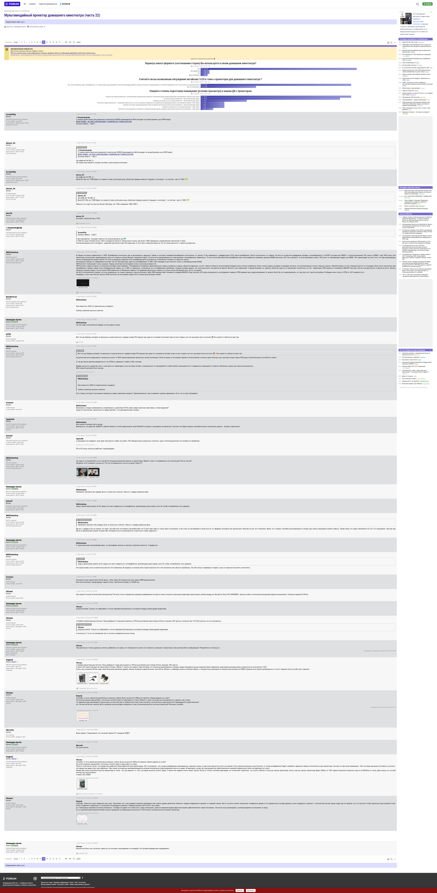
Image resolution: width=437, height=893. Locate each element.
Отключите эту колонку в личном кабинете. (414, 387)
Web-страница (10, 655)
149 (66, 42)
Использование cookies (48, 884)
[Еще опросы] (209, 66)
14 (50, 42)
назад (16, 42)
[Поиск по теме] (391, 42)
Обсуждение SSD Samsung (410, 97)
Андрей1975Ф (83, 853)
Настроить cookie (63, 884)
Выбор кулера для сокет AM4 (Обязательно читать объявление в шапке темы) (416, 71)
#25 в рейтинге (22, 665)
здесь (23, 22)
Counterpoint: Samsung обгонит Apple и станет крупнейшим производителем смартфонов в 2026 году (417, 237)
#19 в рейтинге (22, 424)
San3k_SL (94, 688)
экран (41, 26)
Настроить (250, 890)
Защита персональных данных (80, 884)
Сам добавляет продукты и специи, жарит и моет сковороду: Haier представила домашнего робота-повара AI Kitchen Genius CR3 (416, 257)
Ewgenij (86, 292)
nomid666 (98, 292)
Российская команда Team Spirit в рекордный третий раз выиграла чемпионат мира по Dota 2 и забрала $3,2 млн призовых (417, 231)
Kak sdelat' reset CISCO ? (410, 360)
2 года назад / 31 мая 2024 (86, 515)
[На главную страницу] (12, 4)
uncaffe (81, 342)
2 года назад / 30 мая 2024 (86, 252)
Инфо (393, 114)
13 (47, 42)
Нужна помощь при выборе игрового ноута (416, 74)
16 (56, 42)
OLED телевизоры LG (409, 62)
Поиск (72, 882)
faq (31, 26)
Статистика (82, 882)
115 (206, 66)
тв (44, 26)
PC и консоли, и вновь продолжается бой (415, 67)
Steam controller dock (411, 206)
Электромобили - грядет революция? (414, 100)
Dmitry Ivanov (83, 794)
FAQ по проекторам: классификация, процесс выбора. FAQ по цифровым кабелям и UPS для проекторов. (53, 53)
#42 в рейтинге (23, 440)
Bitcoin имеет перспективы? (411, 88)
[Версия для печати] (388, 42)
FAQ (76, 882)
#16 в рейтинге (23, 119)
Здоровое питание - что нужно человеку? (415, 112)
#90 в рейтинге (22, 218)
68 (206, 82)
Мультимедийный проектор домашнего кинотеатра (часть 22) (52, 15)
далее (78, 42)
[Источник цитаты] (172, 120)
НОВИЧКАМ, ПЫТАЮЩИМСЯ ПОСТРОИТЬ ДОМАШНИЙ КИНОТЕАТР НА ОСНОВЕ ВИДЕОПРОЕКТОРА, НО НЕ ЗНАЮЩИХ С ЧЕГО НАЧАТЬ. (62, 55)
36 (206, 94)
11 (40, 42)
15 (53, 42)
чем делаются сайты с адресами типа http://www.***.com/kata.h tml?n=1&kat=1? (415, 371)
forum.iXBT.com (84, 887)
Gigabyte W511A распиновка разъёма (416, 208)
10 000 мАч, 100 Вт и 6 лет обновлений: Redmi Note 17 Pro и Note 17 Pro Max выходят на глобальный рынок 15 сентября (416, 270)
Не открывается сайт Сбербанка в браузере (416, 54)
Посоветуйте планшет (409, 65)
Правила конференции (61, 882)
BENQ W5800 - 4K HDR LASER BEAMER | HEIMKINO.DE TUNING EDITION (104, 122)
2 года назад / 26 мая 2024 (86, 114)
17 (59, 42)
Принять (240, 890)
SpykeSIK (92, 292)
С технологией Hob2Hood (418, 21)
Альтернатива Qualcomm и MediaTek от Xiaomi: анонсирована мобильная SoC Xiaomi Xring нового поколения (417, 226)
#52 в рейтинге (22, 302)
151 (74, 42)
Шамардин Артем (19, 26)
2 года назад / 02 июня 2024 (86, 591)
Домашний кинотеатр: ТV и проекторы (17, 11)
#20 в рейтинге (22, 232)
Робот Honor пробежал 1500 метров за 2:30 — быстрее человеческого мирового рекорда (416, 242)
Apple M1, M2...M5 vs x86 (409, 42)
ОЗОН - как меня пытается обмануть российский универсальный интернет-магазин (417, 83)
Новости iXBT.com (406, 214)
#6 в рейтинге (22, 325)
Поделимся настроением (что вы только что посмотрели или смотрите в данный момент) (416, 45)
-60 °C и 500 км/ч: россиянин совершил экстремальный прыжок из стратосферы (415, 275)
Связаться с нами (47, 882)
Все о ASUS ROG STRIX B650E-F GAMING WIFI (418, 196)
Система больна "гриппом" (410, 357)
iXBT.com (44, 887)
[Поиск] (417, 4)
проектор (35, 26)
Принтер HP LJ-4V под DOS (410, 381)
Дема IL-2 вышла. (407, 376)
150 (70, 42)
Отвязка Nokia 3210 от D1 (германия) (413, 366)
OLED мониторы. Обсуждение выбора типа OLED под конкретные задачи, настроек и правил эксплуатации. (416, 103)
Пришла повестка (408, 90)
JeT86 (81, 292)
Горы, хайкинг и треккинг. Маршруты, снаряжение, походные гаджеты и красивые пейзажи (416, 202)
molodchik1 (91, 794)
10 (37, 42)
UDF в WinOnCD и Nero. (409, 378)
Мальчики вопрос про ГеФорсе (412, 383)
